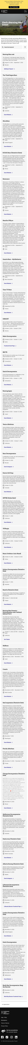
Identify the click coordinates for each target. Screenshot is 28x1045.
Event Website (7, 114)
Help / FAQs (4, 1017)
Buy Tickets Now (14, 7)
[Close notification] (26, 4)
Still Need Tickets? (8, 69)
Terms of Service (5, 1023)
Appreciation (6, 1004)
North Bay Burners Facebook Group (12, 996)
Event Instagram (8, 466)
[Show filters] (25, 47)
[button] (25, 11)
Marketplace (4, 1020)
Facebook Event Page (9, 345)
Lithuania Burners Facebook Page (12, 906)
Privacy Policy (4, 1026)
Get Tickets (7, 639)
